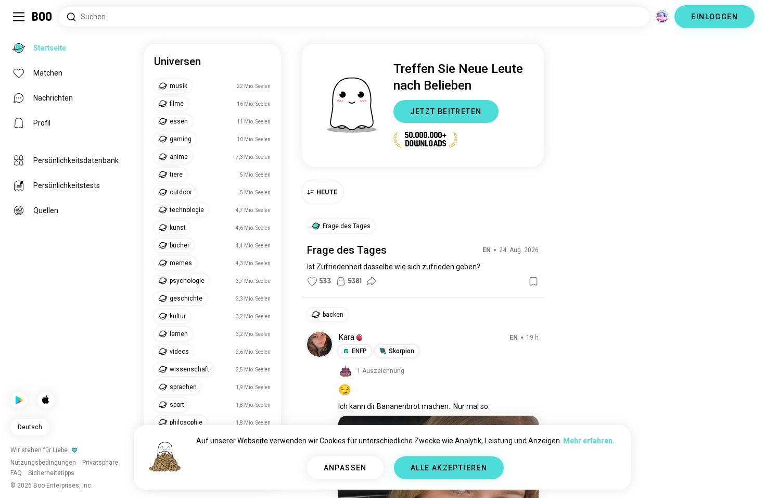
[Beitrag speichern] (533, 281)
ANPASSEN (345, 468)
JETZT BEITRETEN (446, 111)
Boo (42, 16)
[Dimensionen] (662, 16)
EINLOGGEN (714, 17)
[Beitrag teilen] (371, 281)
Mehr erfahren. (589, 441)
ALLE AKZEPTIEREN (449, 468)
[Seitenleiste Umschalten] (18, 16)
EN (486, 250)
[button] (359, 337)
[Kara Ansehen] (319, 344)
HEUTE (327, 192)
